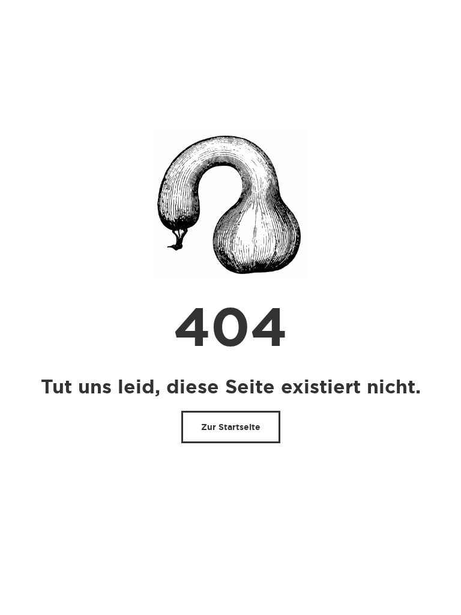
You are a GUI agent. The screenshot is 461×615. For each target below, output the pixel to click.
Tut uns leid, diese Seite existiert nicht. (231, 386)
